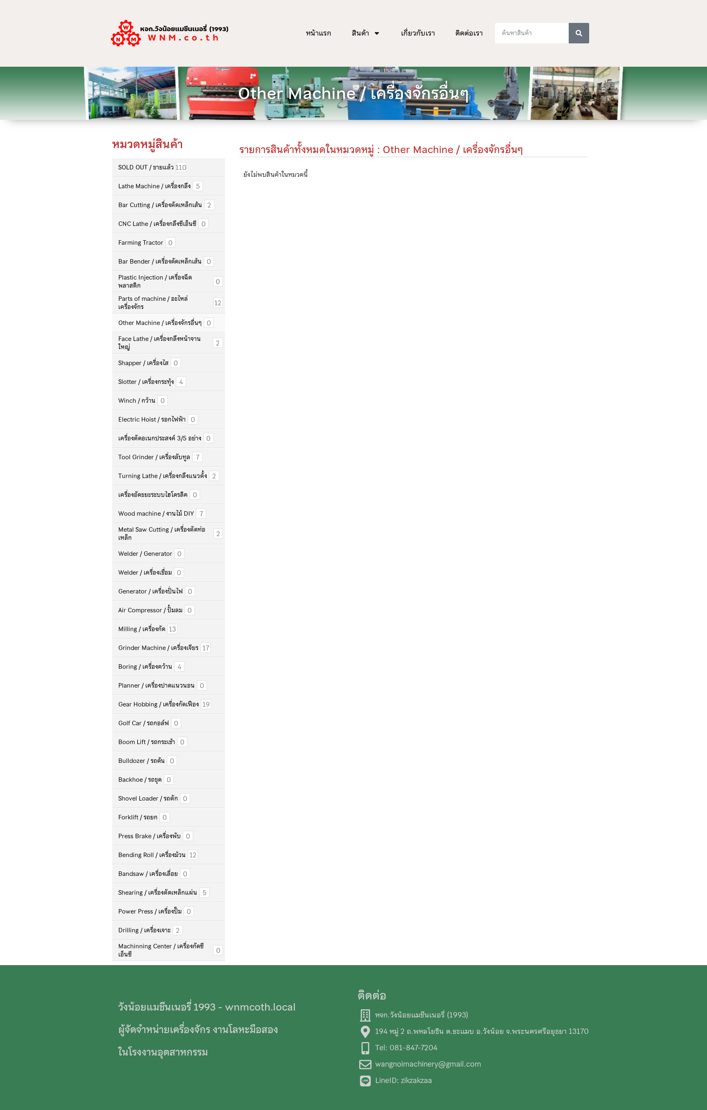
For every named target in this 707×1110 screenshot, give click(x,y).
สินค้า (360, 33)
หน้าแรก (318, 33)
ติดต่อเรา (469, 33)
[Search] (579, 33)
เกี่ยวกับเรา (418, 33)
